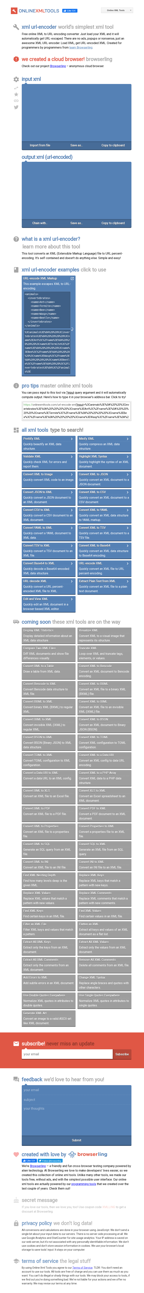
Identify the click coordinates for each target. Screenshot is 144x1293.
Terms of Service (82, 1267)
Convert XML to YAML (93, 510)
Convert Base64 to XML (39, 563)
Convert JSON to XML (37, 492)
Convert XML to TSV (92, 528)
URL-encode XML (90, 563)
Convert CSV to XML (36, 510)
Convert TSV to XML (36, 545)
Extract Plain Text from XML (97, 581)
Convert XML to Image (38, 474)
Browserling (58, 66)
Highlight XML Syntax (93, 456)
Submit (76, 1140)
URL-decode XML (35, 581)
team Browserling (80, 47)
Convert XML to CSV (92, 492)
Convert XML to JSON (93, 474)
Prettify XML (31, 438)
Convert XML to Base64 (94, 545)
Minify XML (86, 438)
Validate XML (32, 456)
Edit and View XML (35, 599)
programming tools (83, 1184)
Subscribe (122, 1054)
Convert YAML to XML (37, 528)
